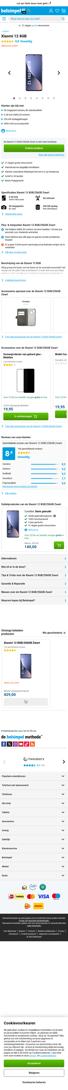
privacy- (33, 1055)
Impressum (13, 934)
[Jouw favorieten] (57, 11)
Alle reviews (10, 493)
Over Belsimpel (10, 931)
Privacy (61, 931)
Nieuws (22, 931)
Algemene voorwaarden (49, 934)
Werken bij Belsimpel (46, 931)
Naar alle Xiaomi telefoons (51, 154)
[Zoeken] (62, 18)
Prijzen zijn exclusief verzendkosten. (34, 921)
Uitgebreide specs (13, 214)
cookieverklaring (48, 1055)
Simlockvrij (11, 131)
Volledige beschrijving (15, 280)
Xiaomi (6, 31)
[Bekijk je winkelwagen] (63, 11)
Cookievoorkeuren (28, 934)
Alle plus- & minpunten (16, 252)
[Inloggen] (51, 11)
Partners (31, 931)
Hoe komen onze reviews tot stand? (20, 486)
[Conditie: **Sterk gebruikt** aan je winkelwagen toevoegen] (59, 545)
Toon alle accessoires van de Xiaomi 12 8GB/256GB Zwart (33, 337)
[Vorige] (9, 73)
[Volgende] (58, 73)
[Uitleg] (54, 516)
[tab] (14, 98)
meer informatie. (34, 926)
